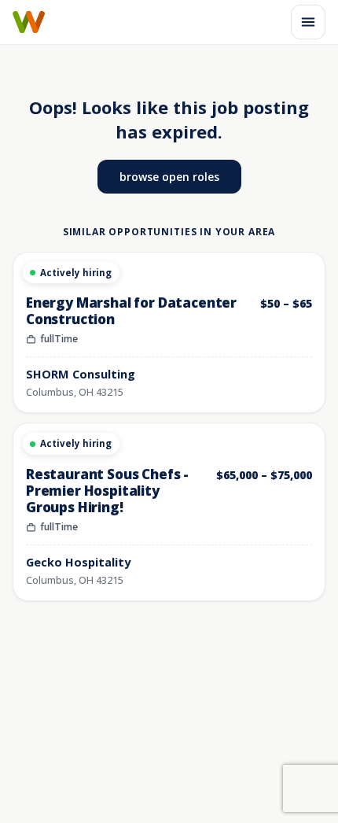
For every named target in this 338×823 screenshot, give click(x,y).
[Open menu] (308, 22)
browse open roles (169, 176)
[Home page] (29, 22)
